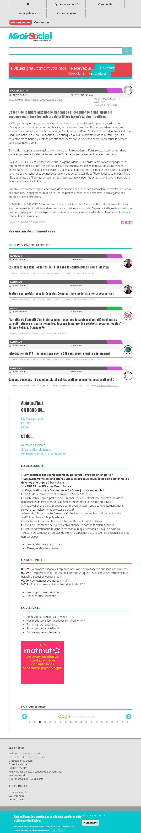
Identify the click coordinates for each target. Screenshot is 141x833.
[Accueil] (30, 36)
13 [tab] (91, 722)
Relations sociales (83, 273)
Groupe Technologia (107, 385)
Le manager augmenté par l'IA (50, 580)
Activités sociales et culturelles (25, 753)
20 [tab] (127, 722)
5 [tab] (50, 722)
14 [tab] (96, 722)
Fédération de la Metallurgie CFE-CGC (43, 100)
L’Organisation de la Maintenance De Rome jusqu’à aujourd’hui (63, 490)
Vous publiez (105, 4)
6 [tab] (55, 722)
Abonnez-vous (20, 22)
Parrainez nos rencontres (42, 624)
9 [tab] (71, 722)
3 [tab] (40, 722)
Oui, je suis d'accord (95, 815)
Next (128, 716)
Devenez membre (103, 70)
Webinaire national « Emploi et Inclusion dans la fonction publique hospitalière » (80, 569)
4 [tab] (45, 722)
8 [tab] (65, 722)
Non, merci (90, 822)
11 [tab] (81, 722)
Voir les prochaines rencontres (45, 592)
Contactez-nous (66, 13)
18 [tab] (117, 722)
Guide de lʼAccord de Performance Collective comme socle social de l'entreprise (72, 513)
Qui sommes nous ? (66, 4)
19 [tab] (122, 722)
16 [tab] (107, 722)
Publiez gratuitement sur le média (47, 616)
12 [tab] (86, 722)
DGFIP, (25, 423)
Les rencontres (16, 795)
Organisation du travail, (36, 449)
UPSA (25, 427)
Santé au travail (76, 385)
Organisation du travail (59, 273)
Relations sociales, (33, 445)
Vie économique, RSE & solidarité (43, 454)
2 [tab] (34, 722)
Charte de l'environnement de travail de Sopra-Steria (55, 494)
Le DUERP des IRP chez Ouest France (47, 486)
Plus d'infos (57, 830)
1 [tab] (29, 722)
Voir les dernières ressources (44, 544)
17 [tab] (112, 722)
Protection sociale (18, 764)
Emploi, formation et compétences (27, 222)
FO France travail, (32, 418)
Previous (24, 716)
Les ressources (16, 799)
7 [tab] (60, 722)
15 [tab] (102, 722)
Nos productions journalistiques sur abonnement (56, 620)
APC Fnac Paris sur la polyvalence (43, 517)
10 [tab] (76, 722)
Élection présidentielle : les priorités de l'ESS (58, 584)
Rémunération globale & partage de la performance (35, 771)
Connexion (41, 22)
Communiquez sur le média (43, 632)
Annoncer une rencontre (42, 596)
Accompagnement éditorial (43, 628)
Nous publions (27, 13)
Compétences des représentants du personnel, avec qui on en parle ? (68, 474)
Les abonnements (18, 792)
